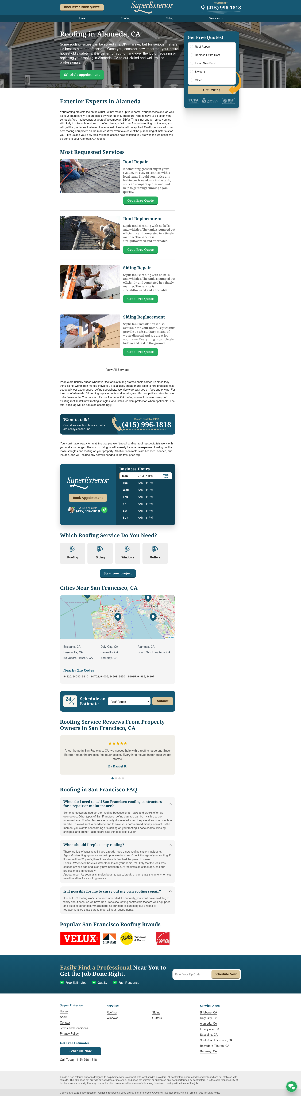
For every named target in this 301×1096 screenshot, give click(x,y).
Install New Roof (205, 63)
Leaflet (171, 637)
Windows (112, 1018)
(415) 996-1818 (88, 511)
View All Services (117, 369)
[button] (118, 617)
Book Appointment (88, 498)
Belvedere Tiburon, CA (78, 657)
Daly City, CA (109, 646)
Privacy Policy (69, 1033)
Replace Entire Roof (207, 55)
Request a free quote (82, 7)
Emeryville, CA (73, 652)
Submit (162, 701)
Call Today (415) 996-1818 (78, 1059)
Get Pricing (211, 90)
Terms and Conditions (74, 1028)
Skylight (200, 71)
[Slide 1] (112, 778)
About (63, 1017)
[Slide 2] (116, 778)
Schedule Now (80, 1051)
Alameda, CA (146, 646)
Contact (65, 1022)
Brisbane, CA (71, 646)
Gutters (157, 1018)
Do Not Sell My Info (176, 1092)
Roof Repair (202, 46)
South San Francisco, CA (154, 652)
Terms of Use (195, 1092)
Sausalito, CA (109, 652)
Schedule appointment (82, 74)
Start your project (118, 573)
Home (81, 18)
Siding (169, 18)
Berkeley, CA (109, 657)
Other (198, 80)
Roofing (125, 18)
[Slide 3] (119, 778)
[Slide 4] (123, 778)
